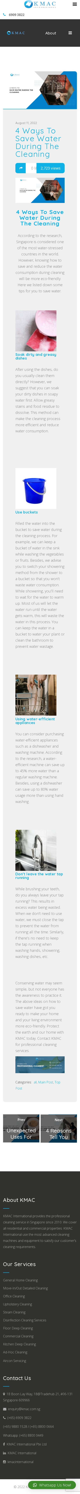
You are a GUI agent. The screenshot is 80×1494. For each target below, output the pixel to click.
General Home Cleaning (20, 1280)
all (35, 1082)
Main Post (45, 1082)
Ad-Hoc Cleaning (15, 1352)
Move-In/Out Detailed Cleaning (25, 1288)
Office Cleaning (14, 1296)
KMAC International (21, 1453)
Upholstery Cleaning (17, 1304)
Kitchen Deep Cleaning (19, 1344)
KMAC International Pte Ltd (26, 1444)
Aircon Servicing (14, 1360)
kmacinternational (19, 1462)
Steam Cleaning (14, 1312)
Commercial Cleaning (18, 1336)
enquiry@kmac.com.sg (23, 1409)
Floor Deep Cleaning (18, 1328)
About (50, 33)
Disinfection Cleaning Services (24, 1320)
